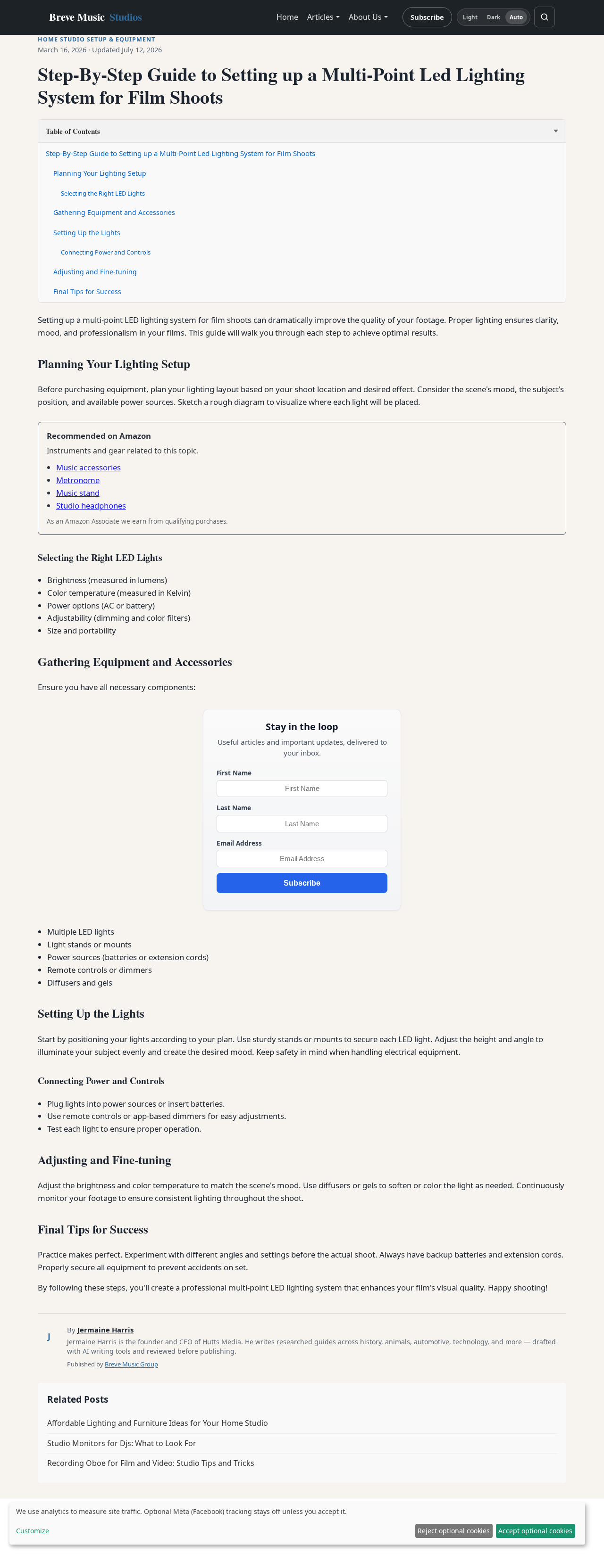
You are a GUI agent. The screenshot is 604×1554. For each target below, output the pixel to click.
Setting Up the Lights (86, 232)
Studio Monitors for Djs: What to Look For (121, 1443)
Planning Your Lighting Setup (99, 173)
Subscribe (427, 17)
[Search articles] (544, 17)
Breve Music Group (131, 1364)
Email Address (239, 843)
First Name (234, 772)
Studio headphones (91, 505)
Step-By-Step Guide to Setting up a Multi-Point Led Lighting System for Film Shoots (180, 153)
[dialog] (297, 1523)
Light (470, 17)
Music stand (78, 492)
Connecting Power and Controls (106, 252)
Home (287, 17)
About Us (365, 17)
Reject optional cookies (454, 1530)
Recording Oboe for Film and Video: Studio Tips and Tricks (150, 1463)
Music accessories (88, 467)
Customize (32, 1530)
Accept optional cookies (535, 1530)
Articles (320, 17)
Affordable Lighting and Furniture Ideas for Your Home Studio (157, 1423)
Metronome (78, 480)
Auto (516, 17)
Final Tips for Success (87, 291)
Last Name (234, 807)
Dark (493, 17)
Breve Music (95, 17)
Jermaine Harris (105, 1329)
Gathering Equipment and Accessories (114, 212)
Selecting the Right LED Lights (103, 193)
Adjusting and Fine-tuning (95, 271)
